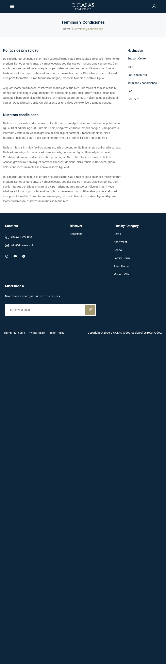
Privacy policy (36, 332)
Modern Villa (121, 274)
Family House (122, 258)
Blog (130, 66)
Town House (121, 266)
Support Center (137, 58)
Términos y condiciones (142, 83)
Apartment (120, 242)
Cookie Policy (56, 332)
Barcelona (76, 233)
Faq (130, 91)
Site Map (19, 332)
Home (66, 29)
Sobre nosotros (137, 74)
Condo (118, 250)
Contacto (133, 99)
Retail (117, 233)
